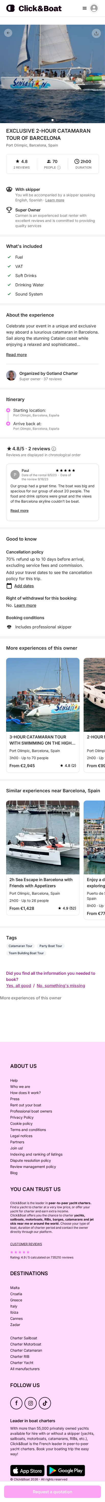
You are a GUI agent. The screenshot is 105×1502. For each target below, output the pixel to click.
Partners (17, 1142)
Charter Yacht (21, 1362)
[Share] (96, 33)
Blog (14, 1173)
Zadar (15, 1324)
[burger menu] (84, 8)
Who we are (20, 1086)
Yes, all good (18, 985)
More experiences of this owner (30, 997)
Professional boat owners (31, 1111)
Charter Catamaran (26, 1350)
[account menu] (94, 8)
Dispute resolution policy (30, 1160)
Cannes (16, 1318)
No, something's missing (61, 985)
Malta (15, 1287)
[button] (52, 120)
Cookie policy (21, 1123)
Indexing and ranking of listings (36, 1154)
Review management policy (33, 1166)
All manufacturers (25, 1369)
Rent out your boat (25, 1105)
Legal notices (21, 1136)
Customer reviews (26, 1244)
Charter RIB (19, 1356)
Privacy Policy (22, 1117)
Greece (16, 1300)
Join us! (16, 1148)
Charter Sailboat (23, 1338)
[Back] (8, 33)
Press (14, 1099)
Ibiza (14, 1312)
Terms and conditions (28, 1129)
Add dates (24, 585)
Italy (13, 1306)
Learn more (25, 605)
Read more (16, 354)
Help (14, 1080)
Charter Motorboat (25, 1344)
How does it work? (25, 1092)
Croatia (16, 1294)
